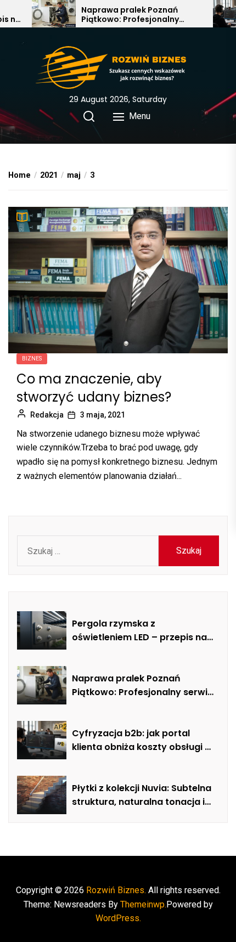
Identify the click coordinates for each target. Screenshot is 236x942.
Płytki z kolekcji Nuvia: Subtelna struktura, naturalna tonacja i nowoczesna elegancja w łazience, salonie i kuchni (141, 795)
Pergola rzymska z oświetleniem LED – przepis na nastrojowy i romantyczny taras (139, 631)
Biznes (32, 359)
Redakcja (47, 414)
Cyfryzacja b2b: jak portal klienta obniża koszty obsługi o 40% (141, 740)
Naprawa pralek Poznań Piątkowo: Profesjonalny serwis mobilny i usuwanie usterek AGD (133, 14)
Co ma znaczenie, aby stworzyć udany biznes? (93, 388)
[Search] (89, 116)
